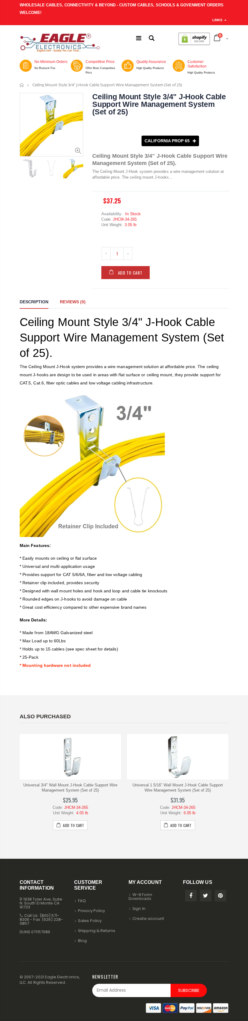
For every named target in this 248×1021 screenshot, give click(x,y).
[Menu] (138, 38)
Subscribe (188, 990)
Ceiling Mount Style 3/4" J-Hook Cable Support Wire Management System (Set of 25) (159, 104)
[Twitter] (205, 895)
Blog (82, 941)
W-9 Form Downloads (140, 896)
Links (217, 20)
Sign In (138, 908)
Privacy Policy (91, 911)
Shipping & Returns (96, 931)
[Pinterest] (220, 895)
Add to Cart (130, 272)
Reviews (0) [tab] (73, 301)
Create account (148, 918)
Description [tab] (34, 301)
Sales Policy (90, 921)
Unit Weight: (112, 224)
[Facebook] (191, 895)
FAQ (82, 901)
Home (22, 85)
